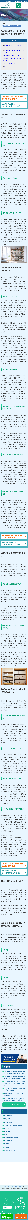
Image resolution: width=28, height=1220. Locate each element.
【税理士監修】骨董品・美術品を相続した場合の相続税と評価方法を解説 (14, 1072)
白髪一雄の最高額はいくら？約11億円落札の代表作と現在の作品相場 (15, 1099)
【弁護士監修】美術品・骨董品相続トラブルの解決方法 (14, 1089)
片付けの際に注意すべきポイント (13, 56)
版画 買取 (7, 1131)
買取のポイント (8, 1147)
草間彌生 (6, 1144)
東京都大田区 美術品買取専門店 (13, 1125)
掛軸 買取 (7, 1119)
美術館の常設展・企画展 (11, 1138)
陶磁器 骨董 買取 (9, 1150)
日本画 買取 (8, 1122)
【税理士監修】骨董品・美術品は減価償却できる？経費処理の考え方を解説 (14, 1077)
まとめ (6, 66)
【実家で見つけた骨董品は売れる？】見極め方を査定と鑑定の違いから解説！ (14, 1083)
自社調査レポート (9, 1141)
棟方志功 (6, 1128)
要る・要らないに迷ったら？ (12, 64)
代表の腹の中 (8, 1116)
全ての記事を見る (14, 1105)
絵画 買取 (7, 1134)
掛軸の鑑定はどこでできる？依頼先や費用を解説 (14, 1094)
